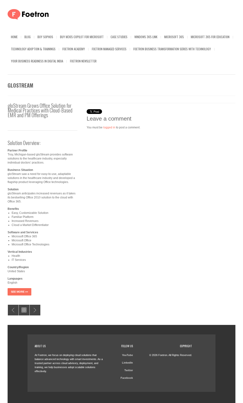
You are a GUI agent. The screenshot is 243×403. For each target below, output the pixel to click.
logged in (109, 127)
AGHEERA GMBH (13, 310)
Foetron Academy (73, 49)
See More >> (19, 291)
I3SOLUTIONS (35, 310)
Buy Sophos (45, 36)
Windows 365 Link (145, 36)
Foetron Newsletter (83, 61)
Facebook (127, 377)
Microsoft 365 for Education (210, 36)
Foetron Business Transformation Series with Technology (172, 49)
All (24, 310)
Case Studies (119, 36)
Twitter (128, 370)
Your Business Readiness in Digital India (37, 61)
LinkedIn (127, 362)
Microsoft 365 (174, 36)
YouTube (127, 355)
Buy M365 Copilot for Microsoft (82, 36)
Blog (27, 36)
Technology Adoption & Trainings (33, 49)
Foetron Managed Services (109, 49)
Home (14, 36)
